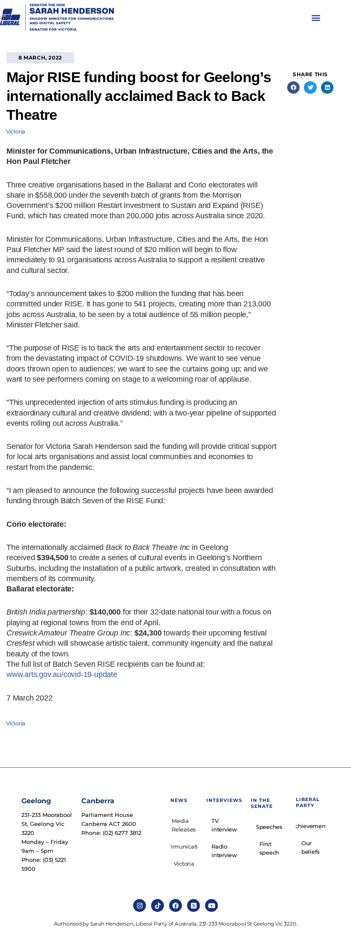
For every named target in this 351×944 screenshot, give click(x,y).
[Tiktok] (157, 905)
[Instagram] (139, 905)
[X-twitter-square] (193, 905)
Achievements (310, 825)
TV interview (224, 825)
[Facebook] (175, 905)
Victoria (15, 131)
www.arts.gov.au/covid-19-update (61, 674)
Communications (184, 846)
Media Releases (184, 825)
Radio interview (224, 850)
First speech (269, 848)
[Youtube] (211, 905)
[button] (316, 18)
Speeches (269, 826)
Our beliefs (310, 847)
